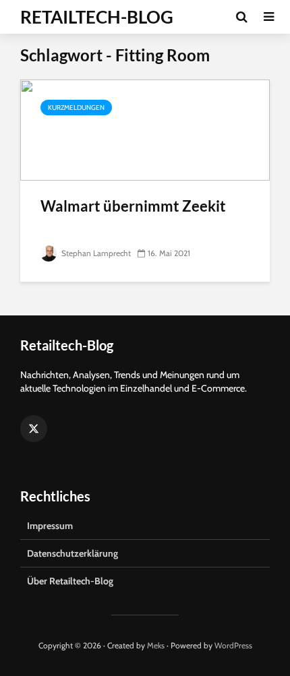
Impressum (50, 526)
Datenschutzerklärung (72, 553)
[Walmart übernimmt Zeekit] (145, 129)
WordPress (233, 645)
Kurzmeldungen (76, 107)
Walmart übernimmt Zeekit (133, 206)
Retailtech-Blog (96, 17)
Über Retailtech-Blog (70, 581)
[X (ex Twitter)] (33, 428)
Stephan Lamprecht (95, 253)
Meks (156, 645)
